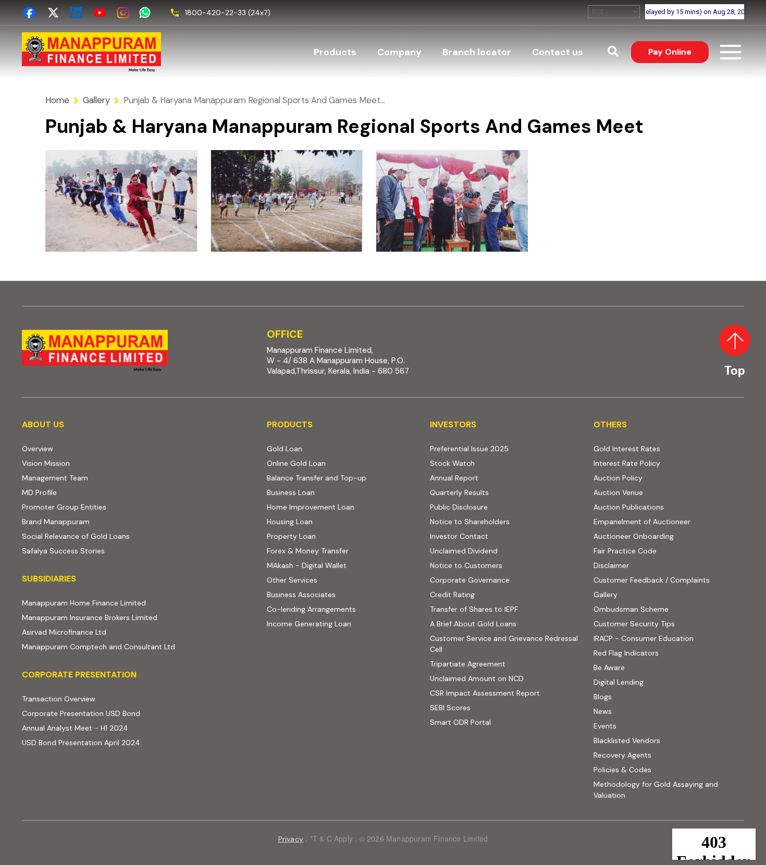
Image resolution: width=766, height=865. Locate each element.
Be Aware (649, 667)
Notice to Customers (466, 565)
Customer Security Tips (634, 623)
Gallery (605, 594)
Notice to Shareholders (470, 521)
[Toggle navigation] (730, 52)
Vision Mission (46, 463)
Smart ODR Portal (505, 722)
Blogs (603, 696)
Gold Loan (284, 448)
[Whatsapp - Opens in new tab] (146, 12)
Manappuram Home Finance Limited (138, 603)
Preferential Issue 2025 (469, 448)
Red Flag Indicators (666, 653)
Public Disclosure (459, 507)
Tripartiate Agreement (505, 664)
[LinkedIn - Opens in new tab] (76, 12)
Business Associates (301, 594)
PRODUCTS (290, 424)
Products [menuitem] (335, 52)
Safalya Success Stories (63, 550)
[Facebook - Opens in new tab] (29, 12)
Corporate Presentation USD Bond (121, 713)
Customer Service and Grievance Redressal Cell (504, 644)
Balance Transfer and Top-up (316, 478)
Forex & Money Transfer (308, 550)
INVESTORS (453, 424)
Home (57, 100)
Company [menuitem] (399, 52)
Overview (37, 448)
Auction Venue (618, 492)
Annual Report (454, 478)
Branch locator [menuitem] (476, 52)
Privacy (290, 839)
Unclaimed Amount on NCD (477, 678)
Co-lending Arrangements (342, 609)
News (603, 711)
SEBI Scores (505, 707)
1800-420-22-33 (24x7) (227, 12)
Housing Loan (290, 521)
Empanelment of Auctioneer (642, 521)
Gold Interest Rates (627, 448)
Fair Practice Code (625, 550)
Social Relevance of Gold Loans (76, 536)
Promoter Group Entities (64, 507)
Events (605, 726)
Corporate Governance (470, 580)
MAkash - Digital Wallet (307, 565)
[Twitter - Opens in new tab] (52, 12)
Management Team (55, 478)
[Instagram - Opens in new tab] (123, 12)
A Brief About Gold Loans (505, 623)
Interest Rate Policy (627, 463)
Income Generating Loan (309, 623)
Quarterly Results (459, 492)
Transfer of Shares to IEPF (474, 609)
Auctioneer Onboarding (669, 536)
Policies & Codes (622, 769)
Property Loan (291, 536)
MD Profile (39, 492)
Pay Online (678, 51)
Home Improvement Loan (310, 507)
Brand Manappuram (56, 521)
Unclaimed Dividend (464, 550)
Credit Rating (492, 594)
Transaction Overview (99, 698)
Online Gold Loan (296, 463)
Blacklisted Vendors (627, 740)
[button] (613, 52)
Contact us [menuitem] (557, 52)
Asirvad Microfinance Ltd (126, 632)
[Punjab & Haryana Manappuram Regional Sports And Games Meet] (121, 201)
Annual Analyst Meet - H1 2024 (115, 728)
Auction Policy (658, 478)
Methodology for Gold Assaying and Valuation (656, 790)
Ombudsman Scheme (631, 609)
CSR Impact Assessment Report (485, 693)
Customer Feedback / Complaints (652, 580)
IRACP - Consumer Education (669, 638)
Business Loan (291, 492)
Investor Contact (459, 536)
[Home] (91, 52)
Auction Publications (629, 507)
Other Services (292, 580)
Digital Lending (619, 682)
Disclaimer (611, 565)
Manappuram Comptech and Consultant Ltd (138, 646)
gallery (96, 100)
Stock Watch (452, 463)
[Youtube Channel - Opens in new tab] (99, 12)
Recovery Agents (622, 755)
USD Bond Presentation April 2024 (121, 742)
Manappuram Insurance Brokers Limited (138, 617)
